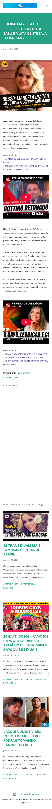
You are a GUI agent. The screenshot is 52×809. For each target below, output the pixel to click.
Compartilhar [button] (10, 377)
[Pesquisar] (40, 5)
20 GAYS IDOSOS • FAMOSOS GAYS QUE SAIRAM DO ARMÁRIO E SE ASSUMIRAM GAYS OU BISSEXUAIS (25, 643)
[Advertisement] (26, 477)
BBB (20, 373)
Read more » (9, 587)
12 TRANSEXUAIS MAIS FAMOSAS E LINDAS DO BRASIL (21, 549)
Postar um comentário (33, 679)
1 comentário (28, 584)
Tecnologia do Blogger (28, 794)
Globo (26, 373)
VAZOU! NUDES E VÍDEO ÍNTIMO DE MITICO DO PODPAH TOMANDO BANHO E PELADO (22, 738)
